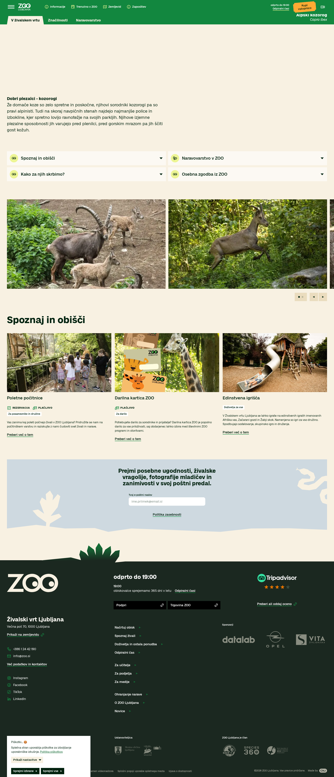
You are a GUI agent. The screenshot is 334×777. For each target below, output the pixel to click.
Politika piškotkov (51, 751)
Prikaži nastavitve (25, 759)
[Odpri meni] (11, 7)
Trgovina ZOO (180, 605)
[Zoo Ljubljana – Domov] (24, 7)
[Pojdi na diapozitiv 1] (299, 297)
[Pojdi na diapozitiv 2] (302, 297)
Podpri (121, 605)
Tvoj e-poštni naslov (140, 494)
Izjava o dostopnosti (180, 771)
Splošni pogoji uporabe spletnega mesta (141, 771)
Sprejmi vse (50, 771)
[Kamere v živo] (323, 7)
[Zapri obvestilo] (321, 19)
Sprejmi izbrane (23, 771)
